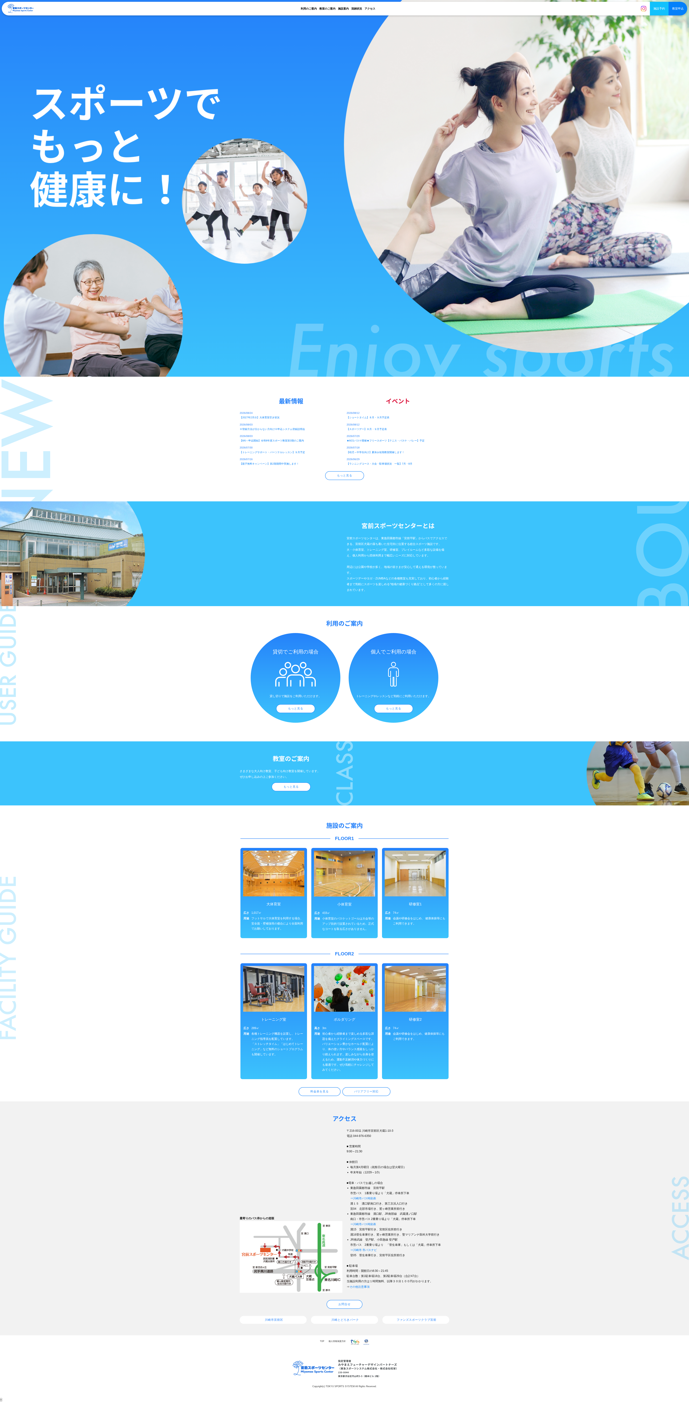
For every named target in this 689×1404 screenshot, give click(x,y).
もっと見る (344, 475)
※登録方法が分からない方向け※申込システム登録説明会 (272, 429)
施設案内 (343, 8)
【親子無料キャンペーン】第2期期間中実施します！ (269, 463)
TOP (322, 1341)
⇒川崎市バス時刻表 (363, 1198)
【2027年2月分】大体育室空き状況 (260, 417)
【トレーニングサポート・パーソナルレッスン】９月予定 (272, 452)
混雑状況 (356, 8)
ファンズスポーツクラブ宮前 (416, 1319)
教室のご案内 (327, 8)
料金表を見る (319, 1091)
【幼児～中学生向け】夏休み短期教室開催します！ (375, 452)
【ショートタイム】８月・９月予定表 (368, 417)
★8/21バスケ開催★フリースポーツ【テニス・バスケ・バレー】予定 (386, 440)
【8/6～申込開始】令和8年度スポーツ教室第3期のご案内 (272, 440)
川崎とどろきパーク (345, 1319)
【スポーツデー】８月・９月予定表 (367, 429)
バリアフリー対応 (366, 1091)
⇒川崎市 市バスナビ (363, 1250)
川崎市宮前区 (274, 1319)
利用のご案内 (309, 8)
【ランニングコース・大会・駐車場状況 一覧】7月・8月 (379, 463)
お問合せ (344, 1304)
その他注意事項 (360, 1286)
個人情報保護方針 (337, 1341)
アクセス (370, 8)
